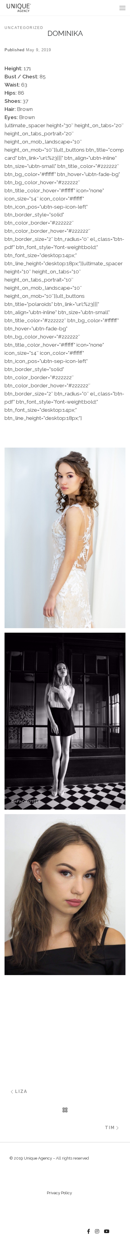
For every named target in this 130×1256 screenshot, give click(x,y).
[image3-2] (65, 996)
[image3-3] (65, 1009)
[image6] (65, 426)
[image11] (65, 721)
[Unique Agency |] (18, 7)
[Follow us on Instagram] (97, 1232)
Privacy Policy (59, 1193)
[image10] (65, 538)
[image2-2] (65, 894)
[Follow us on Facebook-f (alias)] (88, 1232)
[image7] (65, 439)
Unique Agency (38, 1158)
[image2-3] (65, 984)
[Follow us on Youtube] (106, 1232)
